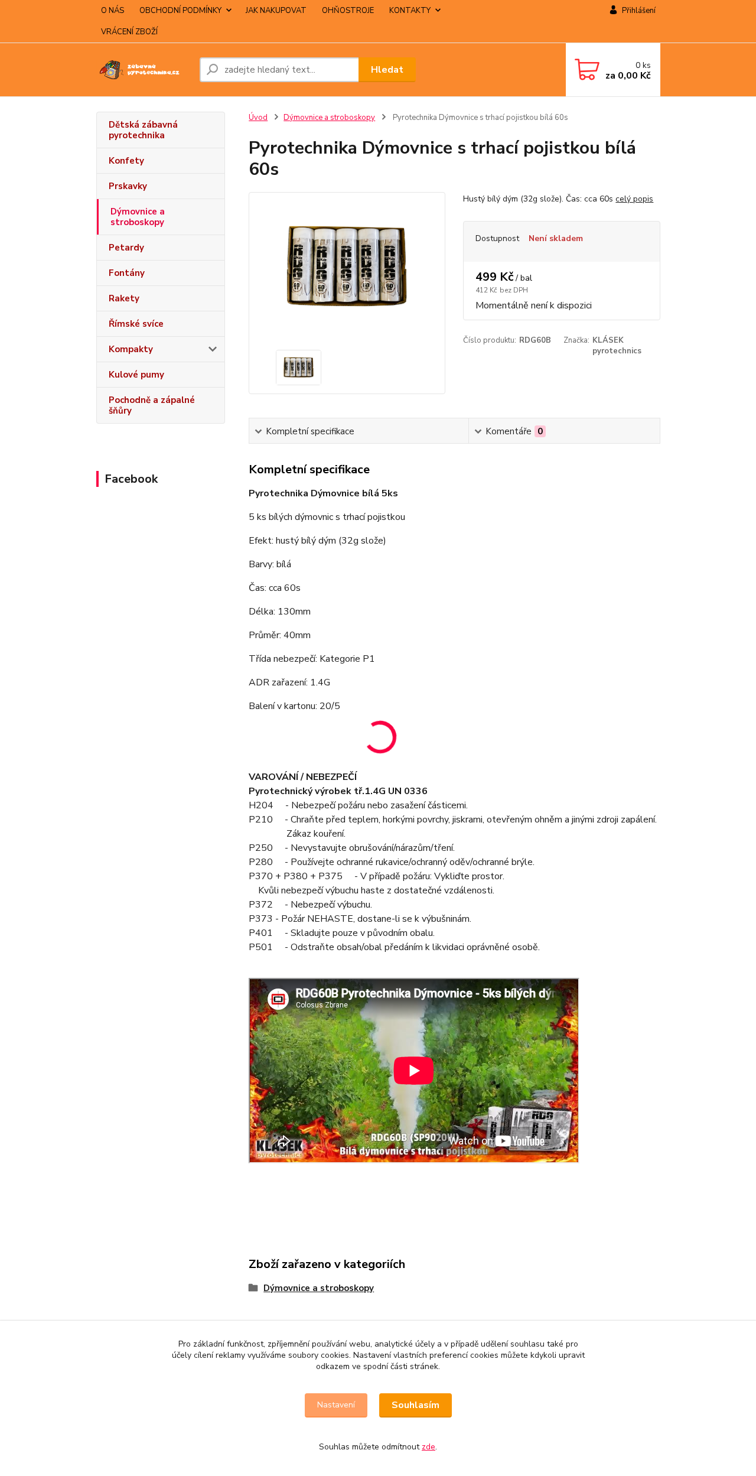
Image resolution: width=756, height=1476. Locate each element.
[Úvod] (143, 70)
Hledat (387, 69)
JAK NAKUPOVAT (276, 10)
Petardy (126, 247)
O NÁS (112, 10)
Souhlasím (415, 1405)
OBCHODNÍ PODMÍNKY (180, 10)
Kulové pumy (136, 375)
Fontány (127, 273)
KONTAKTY (410, 10)
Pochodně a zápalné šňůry (152, 405)
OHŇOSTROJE (348, 10)
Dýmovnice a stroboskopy (137, 217)
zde (428, 1446)
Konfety (126, 161)
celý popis (634, 198)
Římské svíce (136, 324)
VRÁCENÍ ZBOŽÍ (129, 32)
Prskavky (128, 186)
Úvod (258, 117)
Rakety (124, 298)
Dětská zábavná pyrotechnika (143, 130)
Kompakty (131, 349)
